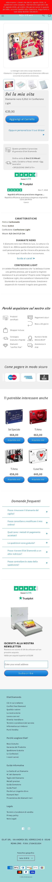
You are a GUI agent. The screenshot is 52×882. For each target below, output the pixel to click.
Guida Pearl (12, 788)
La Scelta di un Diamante (17, 771)
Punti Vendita (12, 729)
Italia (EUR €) (24, 858)
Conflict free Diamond (16, 706)
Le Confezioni (12, 754)
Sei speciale (14, 429)
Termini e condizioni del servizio (20, 723)
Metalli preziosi (13, 781)
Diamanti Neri (13, 794)
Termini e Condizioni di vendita (20, 812)
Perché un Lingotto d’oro (17, 791)
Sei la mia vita (19, 94)
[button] (43, 15)
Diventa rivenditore (15, 719)
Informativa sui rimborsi (17, 726)
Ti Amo (14, 468)
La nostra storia (13, 713)
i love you (38, 468)
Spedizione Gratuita (15, 750)
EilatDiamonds (28, 877)
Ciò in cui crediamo (15, 703)
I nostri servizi (13, 757)
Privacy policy (12, 815)
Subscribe (26, 673)
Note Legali (12, 818)
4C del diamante (14, 774)
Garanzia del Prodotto (16, 747)
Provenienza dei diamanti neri (19, 798)
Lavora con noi (13, 716)
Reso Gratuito (13, 744)
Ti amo (38, 429)
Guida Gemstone (14, 784)
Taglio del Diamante (15, 778)
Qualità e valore (13, 709)
